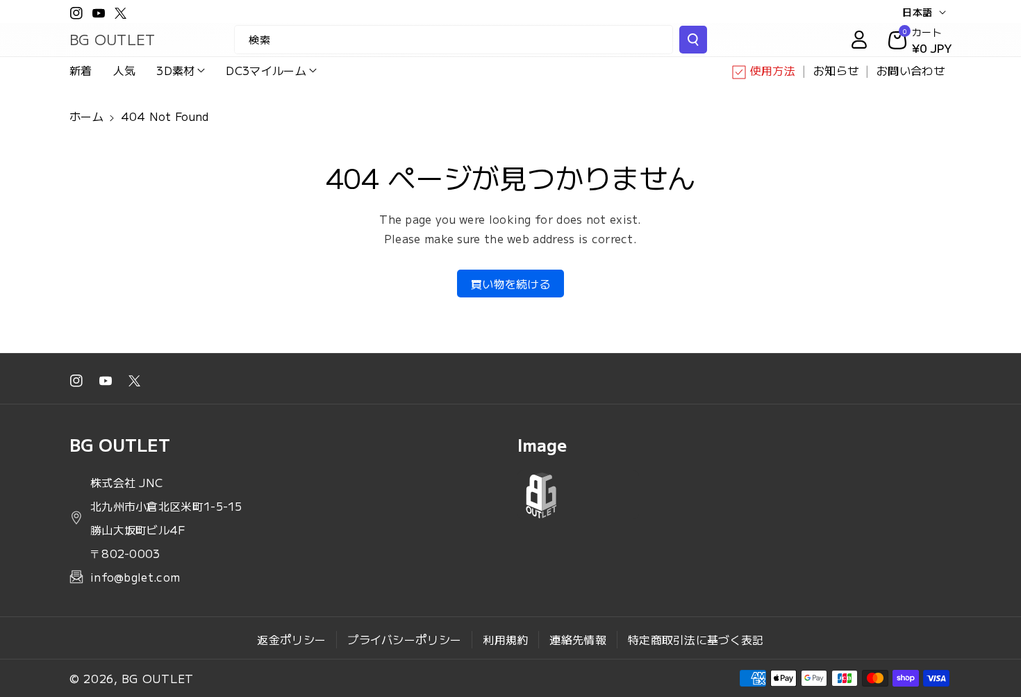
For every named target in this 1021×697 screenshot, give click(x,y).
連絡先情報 (577, 639)
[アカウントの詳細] (859, 39)
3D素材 (175, 70)
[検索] (693, 40)
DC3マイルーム (266, 70)
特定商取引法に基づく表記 (696, 639)
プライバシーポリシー (404, 639)
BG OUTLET (158, 678)
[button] (180, 70)
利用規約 (505, 639)
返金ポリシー (291, 639)
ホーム (86, 116)
